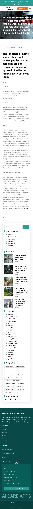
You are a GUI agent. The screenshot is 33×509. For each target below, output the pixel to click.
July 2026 (10, 314)
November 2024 (12, 343)
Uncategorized (12, 248)
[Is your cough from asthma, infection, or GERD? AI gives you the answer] (8, 270)
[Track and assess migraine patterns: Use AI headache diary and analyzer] (8, 292)
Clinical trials (6, 218)
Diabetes (10, 241)
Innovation (10, 246)
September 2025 (12, 321)
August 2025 (11, 323)
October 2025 (12, 319)
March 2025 (11, 334)
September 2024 (12, 348)
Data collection (17, 372)
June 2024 (11, 354)
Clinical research (9, 369)
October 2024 (12, 345)
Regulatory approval (10, 383)
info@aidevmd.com (9, 453)
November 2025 (12, 316)
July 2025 (10, 325)
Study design (8, 386)
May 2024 (10, 357)
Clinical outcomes (20, 366)
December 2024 (12, 341)
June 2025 (11, 328)
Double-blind (8, 374)
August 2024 (11, 350)
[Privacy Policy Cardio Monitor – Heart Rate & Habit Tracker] (8, 259)
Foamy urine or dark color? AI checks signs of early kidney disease (21, 279)
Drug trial (17, 374)
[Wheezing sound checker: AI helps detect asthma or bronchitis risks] (8, 303)
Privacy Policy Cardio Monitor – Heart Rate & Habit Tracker (22, 257)
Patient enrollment (20, 377)
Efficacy (23, 374)
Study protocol (18, 386)
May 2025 (10, 330)
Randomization (16, 380)
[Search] (26, 227)
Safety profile (21, 383)
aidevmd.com (24, 208)
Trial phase (8, 392)
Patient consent (9, 377)
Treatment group (9, 389)
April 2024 (10, 359)
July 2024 (10, 352)
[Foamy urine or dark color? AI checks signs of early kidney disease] (8, 281)
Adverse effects (9, 366)
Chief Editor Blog (12, 237)
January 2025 (11, 339)
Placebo (7, 380)
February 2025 (12, 336)
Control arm (8, 372)
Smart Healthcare (13, 413)
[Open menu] (30, 9)
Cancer (10, 234)
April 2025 (10, 332)
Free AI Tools (11, 243)
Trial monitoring (20, 389)
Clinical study (19, 369)
